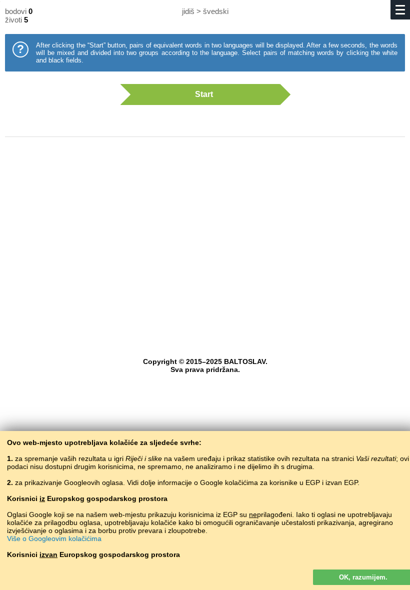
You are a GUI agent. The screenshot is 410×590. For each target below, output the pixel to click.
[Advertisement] (205, 225)
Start (204, 94)
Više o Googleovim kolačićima (54, 538)
